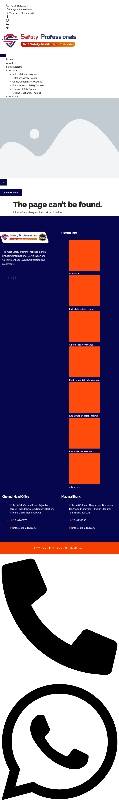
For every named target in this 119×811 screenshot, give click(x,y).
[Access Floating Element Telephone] (59, 673)
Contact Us (12, 96)
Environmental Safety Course (28, 85)
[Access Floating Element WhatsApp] (59, 807)
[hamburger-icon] (3, 55)
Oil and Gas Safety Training (27, 92)
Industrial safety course (24, 74)
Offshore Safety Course (24, 77)
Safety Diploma (14, 66)
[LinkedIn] (7, 24)
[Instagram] (7, 20)
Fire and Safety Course (24, 88)
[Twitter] (7, 27)
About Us (11, 62)
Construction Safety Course (27, 81)
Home (9, 59)
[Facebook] (7, 16)
